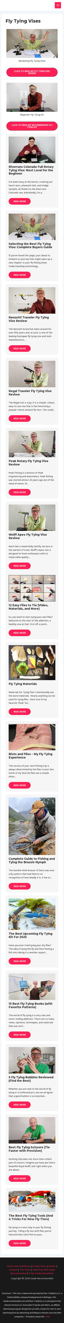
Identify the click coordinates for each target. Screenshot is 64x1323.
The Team (25, 1269)
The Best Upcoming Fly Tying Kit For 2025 (30, 935)
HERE (48, 1316)
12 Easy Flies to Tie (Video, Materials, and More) (28, 607)
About (52, 1266)
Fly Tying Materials (23, 684)
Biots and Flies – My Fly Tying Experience (30, 755)
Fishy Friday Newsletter (41, 1273)
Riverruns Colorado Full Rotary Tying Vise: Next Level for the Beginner (31, 170)
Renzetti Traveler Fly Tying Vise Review (29, 319)
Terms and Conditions (18, 1266)
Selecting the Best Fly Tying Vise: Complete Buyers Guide (30, 245)
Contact (13, 1269)
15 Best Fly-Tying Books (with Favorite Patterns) (30, 1005)
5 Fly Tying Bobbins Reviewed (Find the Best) (31, 1079)
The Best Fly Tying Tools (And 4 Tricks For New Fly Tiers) (31, 1217)
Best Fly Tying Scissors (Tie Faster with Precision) (29, 1149)
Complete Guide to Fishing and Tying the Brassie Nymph (32, 860)
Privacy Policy (39, 1266)
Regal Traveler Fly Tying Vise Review (30, 392)
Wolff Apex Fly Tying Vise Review (28, 536)
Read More (20, 201)
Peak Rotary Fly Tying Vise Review (28, 462)
